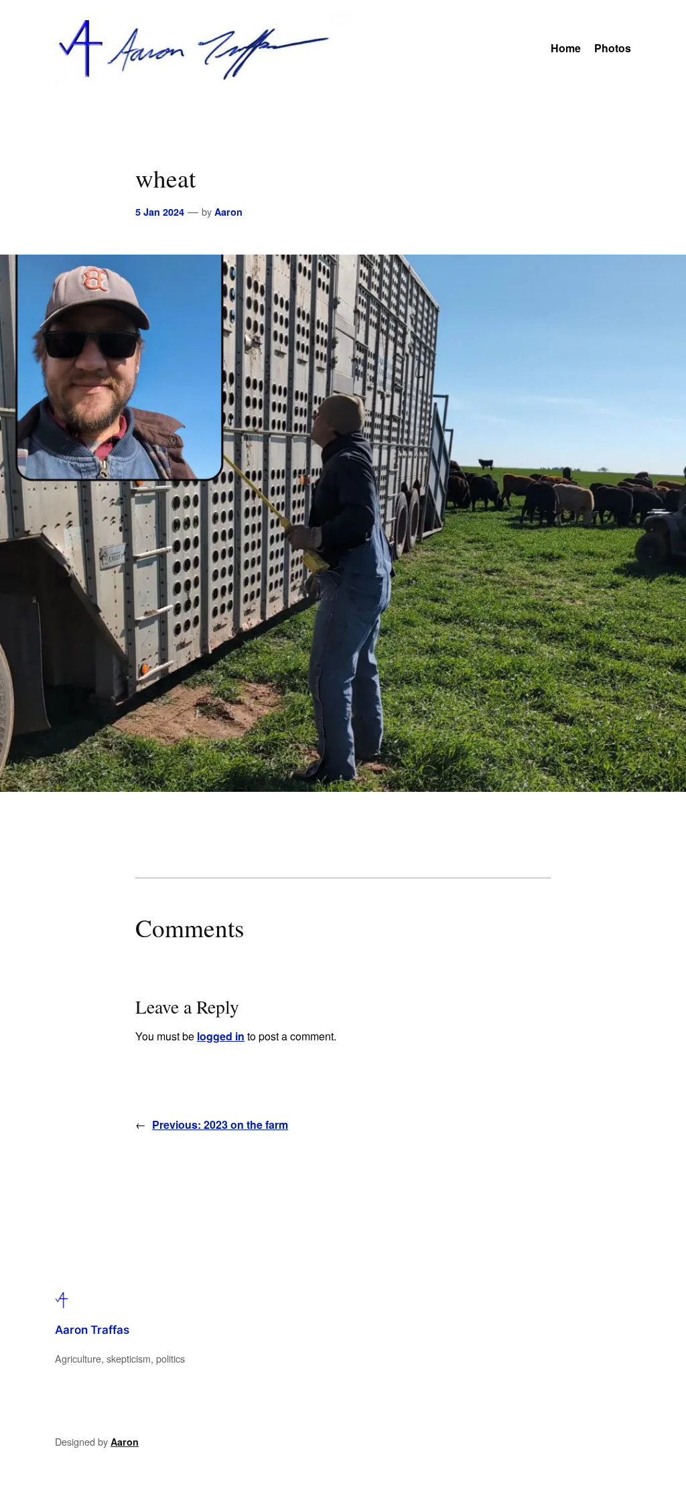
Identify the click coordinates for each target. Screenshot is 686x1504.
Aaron (228, 211)
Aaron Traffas (92, 1330)
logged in (221, 1036)
